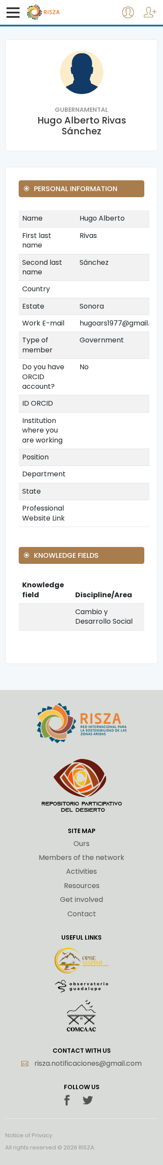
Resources (82, 886)
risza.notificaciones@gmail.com (87, 1063)
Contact (81, 914)
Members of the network (81, 857)
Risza (61, 12)
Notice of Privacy (28, 1135)
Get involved (81, 900)
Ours (81, 844)
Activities (81, 871)
